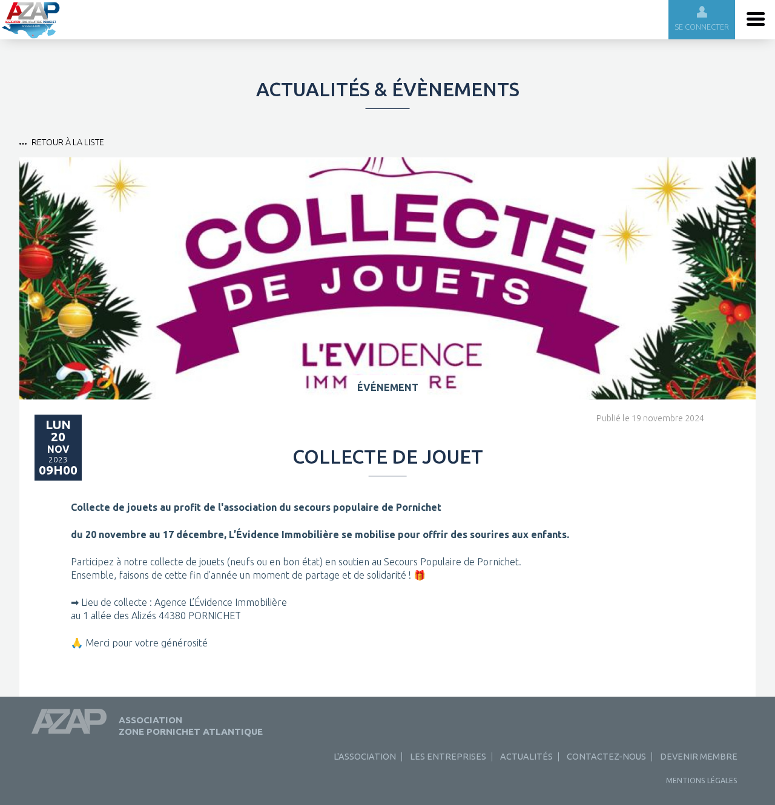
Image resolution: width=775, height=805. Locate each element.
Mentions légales (701, 780)
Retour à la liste (67, 142)
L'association (365, 756)
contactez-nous (606, 756)
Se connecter (701, 26)
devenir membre (698, 756)
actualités (526, 756)
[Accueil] (31, 35)
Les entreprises (448, 756)
